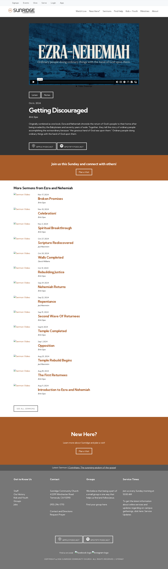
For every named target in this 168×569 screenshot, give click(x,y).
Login (53, 3)
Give (35, 3)
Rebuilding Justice (51, 272)
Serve (44, 3)
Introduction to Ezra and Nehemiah (64, 390)
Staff (16, 491)
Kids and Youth (21, 497)
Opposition (46, 346)
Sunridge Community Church (21, 11)
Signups (15, 3)
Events (26, 3)
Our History (19, 494)
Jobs (16, 504)
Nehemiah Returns (52, 287)
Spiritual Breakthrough (55, 228)
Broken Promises (50, 199)
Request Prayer (57, 514)
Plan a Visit (84, 172)
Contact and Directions (61, 511)
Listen (35, 95)
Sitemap (120, 559)
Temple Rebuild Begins (55, 360)
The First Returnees (52, 375)
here (104, 504)
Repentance (47, 301)
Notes (47, 95)
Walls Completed (51, 257)
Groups (17, 501)
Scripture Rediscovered (55, 243)
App (62, 3)
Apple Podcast (44, 147)
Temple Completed (52, 331)
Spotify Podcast (73, 147)
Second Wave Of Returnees (59, 316)
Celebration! (47, 213)
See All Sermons (26, 409)
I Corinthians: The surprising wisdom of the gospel (92, 467)
